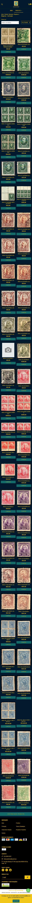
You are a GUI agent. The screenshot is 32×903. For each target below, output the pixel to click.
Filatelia (6, 14)
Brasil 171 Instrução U (24, 611)
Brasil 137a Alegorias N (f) (24, 506)
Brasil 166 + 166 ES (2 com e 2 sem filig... (8, 721)
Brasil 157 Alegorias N (24, 802)
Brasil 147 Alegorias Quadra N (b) (23, 124)
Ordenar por (3, 19)
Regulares (16, 14)
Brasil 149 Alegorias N (24, 72)
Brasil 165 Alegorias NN (8, 775)
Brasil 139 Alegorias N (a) (24, 480)
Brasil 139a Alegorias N (23, 386)
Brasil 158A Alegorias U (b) (8, 802)
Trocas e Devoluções (20, 826)
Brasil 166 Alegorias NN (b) (24, 693)
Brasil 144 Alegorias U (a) (24, 333)
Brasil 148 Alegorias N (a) (24, 98)
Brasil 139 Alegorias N (8, 506)
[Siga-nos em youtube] (10, 870)
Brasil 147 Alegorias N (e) (24, 151)
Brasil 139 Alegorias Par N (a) (24, 431)
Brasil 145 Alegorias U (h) (24, 229)
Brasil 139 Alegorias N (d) (24, 454)
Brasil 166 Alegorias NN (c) (24, 637)
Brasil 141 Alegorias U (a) (8, 385)
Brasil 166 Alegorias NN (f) (24, 748)
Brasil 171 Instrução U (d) (8, 584)
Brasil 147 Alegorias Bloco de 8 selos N (24, 200)
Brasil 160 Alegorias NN (23, 775)
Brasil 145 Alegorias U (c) (24, 281)
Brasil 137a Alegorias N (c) (24, 532)
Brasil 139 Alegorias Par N (8, 452)
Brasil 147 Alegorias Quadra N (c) (8, 124)
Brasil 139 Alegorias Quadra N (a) (8, 413)
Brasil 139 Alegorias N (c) (8, 477)
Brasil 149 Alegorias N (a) (8, 72)
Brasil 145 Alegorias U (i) (8, 229)
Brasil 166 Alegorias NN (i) (8, 666)
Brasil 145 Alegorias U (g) (8, 255)
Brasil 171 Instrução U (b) (24, 584)
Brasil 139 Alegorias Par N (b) (8, 432)
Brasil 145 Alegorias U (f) (24, 253)
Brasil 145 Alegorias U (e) (8, 280)
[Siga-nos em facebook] (6, 870)
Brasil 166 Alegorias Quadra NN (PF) (8, 639)
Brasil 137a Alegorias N (23, 558)
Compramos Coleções (6, 829)
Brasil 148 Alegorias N (8, 97)
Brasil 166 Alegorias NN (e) (8, 692)
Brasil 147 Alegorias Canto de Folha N (8, 203)
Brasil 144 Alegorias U (8, 358)
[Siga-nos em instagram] (3, 870)
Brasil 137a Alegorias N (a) (8, 558)
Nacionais (11, 14)
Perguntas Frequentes (21, 829)
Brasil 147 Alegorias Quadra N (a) (8, 151)
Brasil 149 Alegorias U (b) (24, 44)
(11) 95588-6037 (7, 856)
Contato (3, 833)
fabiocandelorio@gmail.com (10, 859)
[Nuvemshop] (16, 890)
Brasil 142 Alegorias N (24, 359)
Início (2, 14)
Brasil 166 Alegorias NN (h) (24, 666)
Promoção (4, 826)
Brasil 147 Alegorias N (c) (24, 175)
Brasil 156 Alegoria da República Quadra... (8, 46)
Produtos (18, 823)
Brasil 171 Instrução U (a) (8, 611)
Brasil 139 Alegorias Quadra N (23, 412)
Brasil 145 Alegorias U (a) (24, 307)
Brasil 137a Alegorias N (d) (8, 531)
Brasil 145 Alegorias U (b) (8, 307)
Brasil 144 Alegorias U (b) (8, 334)
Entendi (16, 901)
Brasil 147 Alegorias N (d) (8, 177)
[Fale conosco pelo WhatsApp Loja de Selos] (28, 890)
